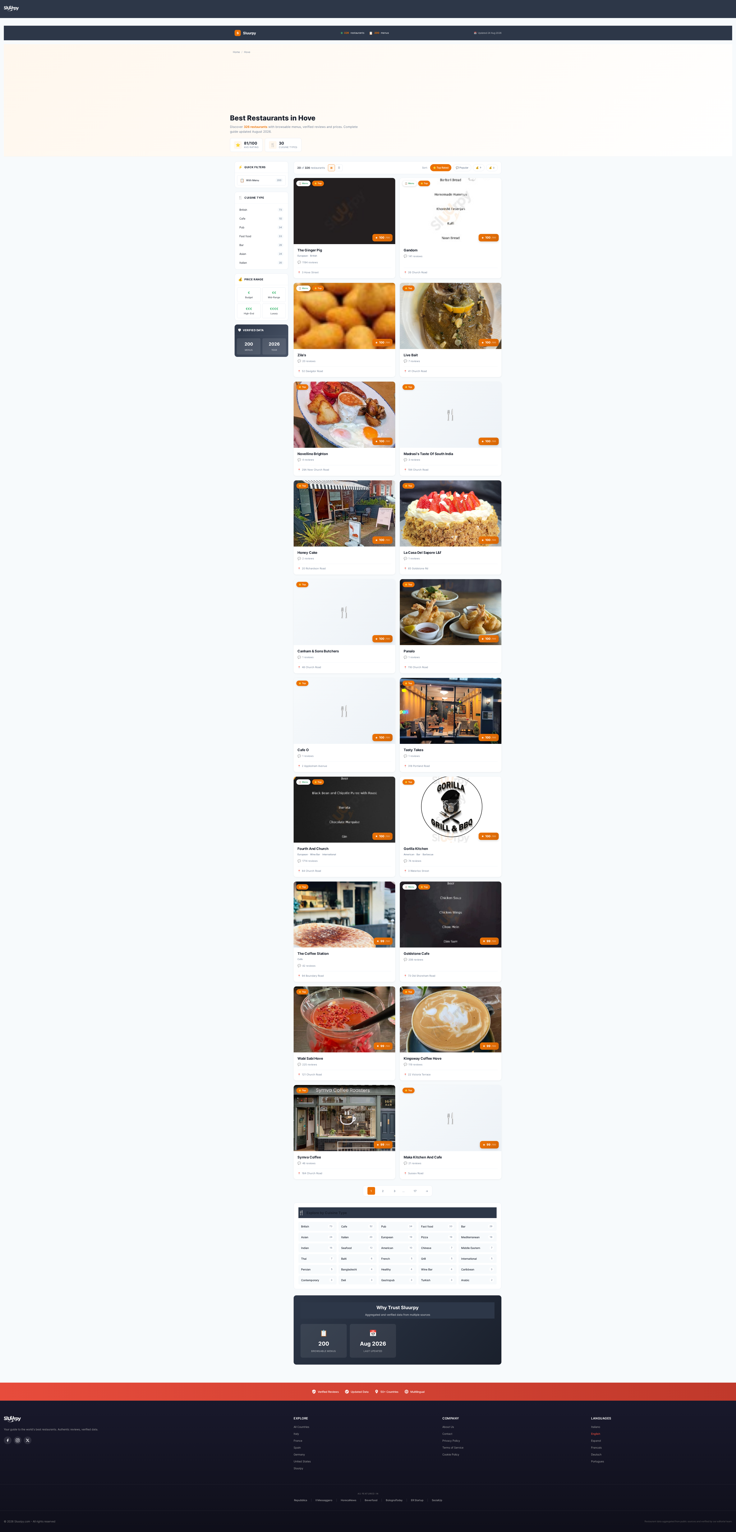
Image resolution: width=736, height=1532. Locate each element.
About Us (448, 1426)
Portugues (597, 1461)
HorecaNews (348, 1500)
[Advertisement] (368, 84)
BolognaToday (394, 1500)
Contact (447, 1433)
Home (236, 52)
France (298, 1440)
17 (415, 1191)
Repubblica (300, 1500)
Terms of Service (452, 1447)
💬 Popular (462, 167)
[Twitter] (27, 1440)
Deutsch (596, 1454)
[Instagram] (17, 1440)
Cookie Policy (450, 1454)
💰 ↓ (492, 167)
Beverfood (371, 1500)
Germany (299, 1454)
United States (302, 1461)
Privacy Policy (451, 1440)
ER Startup (417, 1500)
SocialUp (437, 1500)
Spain (297, 1447)
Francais (596, 1447)
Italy (296, 1433)
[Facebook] (8, 1440)
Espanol (596, 1440)
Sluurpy (298, 1468)
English (595, 1433)
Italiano (595, 1426)
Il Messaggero (323, 1500)
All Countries (301, 1426)
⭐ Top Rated (441, 167)
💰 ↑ (479, 167)
